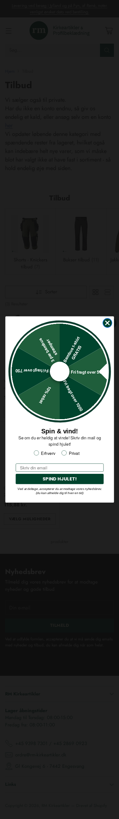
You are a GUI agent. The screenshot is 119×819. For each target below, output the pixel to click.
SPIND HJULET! (59, 479)
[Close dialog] (107, 322)
